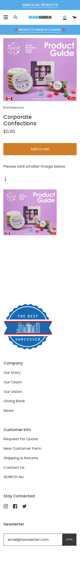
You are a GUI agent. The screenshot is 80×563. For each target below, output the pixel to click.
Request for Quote (21, 438)
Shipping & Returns (21, 458)
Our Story (12, 372)
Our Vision (13, 391)
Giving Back (14, 401)
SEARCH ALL (14, 476)
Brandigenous (13, 107)
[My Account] (65, 17)
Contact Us (14, 467)
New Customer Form (22, 448)
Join (69, 539)
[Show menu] (6, 17)
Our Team (13, 382)
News (9, 410)
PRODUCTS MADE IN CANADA (39, 30)
